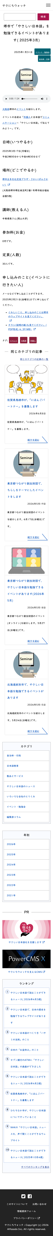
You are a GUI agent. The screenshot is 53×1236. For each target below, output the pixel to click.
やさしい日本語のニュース (21, 786)
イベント (21, 109)
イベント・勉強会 (42, 52)
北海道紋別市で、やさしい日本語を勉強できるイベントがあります (25, 691)
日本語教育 (13, 766)
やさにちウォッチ (14, 5)
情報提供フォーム (26, 1211)
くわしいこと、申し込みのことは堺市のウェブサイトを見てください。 (28, 316)
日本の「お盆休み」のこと (24, 1050)
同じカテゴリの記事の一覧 (34, 359)
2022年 (11, 885)
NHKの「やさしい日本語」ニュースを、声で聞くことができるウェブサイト (28, 1134)
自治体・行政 (44, 59)
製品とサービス (15, 776)
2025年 (11, 854)
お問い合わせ (39, 1204)
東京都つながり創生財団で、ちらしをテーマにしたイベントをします (25, 490)
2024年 (11, 864)
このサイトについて (17, 1204)
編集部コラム (14, 817)
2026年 (11, 844)
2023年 (11, 875)
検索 (43, 16)
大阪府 (5, 109)
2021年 (11, 895)
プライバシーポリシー (26, 1218)
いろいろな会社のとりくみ (21, 796)
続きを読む (33, 440)
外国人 (27, 117)
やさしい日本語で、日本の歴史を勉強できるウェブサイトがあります (28, 1016)
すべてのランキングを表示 (35, 1167)
